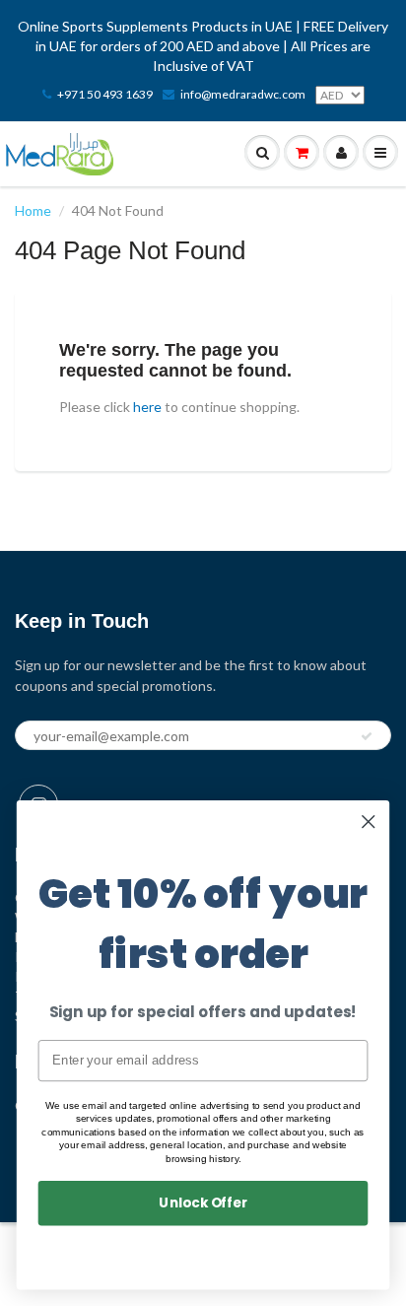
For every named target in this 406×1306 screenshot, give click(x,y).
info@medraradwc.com (242, 94)
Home (33, 210)
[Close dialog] (368, 821)
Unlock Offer (202, 1202)
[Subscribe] (366, 736)
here (147, 406)
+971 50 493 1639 (105, 94)
